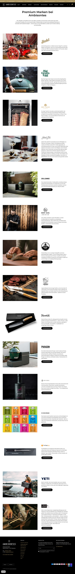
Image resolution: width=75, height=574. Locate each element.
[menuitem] (19, 5)
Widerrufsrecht (23, 545)
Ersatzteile (22, 553)
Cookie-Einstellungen (12, 568)
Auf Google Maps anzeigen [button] (8, 554)
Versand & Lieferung (24, 542)
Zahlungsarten (23, 547)
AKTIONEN (24, 4)
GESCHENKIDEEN (44, 4)
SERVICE (22, 540)
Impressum (23, 552)
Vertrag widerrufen (24, 544)
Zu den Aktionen (20, 1)
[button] (47, 53)
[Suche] (69, 4)
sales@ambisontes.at (9, 551)
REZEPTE (51, 4)
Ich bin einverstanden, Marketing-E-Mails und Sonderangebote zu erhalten (46, 551)
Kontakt (22, 556)
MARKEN (29, 4)
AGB (21, 558)
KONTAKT (61, 4)
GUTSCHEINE (36, 4)
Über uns (22, 555)
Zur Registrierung (59, 546)
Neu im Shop (11, 1)
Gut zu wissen (23, 548)
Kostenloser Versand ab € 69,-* (40, 1)
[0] (71, 4)
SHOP (18, 4)
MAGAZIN (56, 4)
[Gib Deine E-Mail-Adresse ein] (53, 548)
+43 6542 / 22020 (7, 550)
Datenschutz (23, 550)
